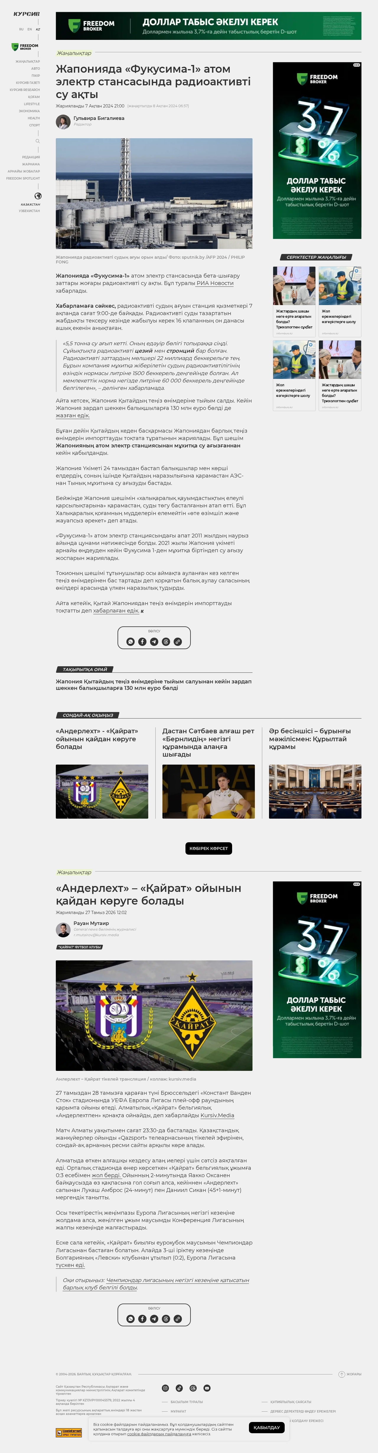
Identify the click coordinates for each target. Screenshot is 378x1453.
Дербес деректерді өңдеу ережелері (303, 1411)
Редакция (31, 157)
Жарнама (31, 164)
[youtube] (207, 1388)
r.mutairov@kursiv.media (96, 935)
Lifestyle (32, 104)
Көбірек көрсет (209, 848)
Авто (35, 69)
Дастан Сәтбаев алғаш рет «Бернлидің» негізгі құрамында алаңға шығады (208, 742)
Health (34, 118)
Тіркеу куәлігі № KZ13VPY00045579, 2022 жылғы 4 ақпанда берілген (95, 1402)
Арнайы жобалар (24, 171)
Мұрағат (178, 1411)
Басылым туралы (187, 1402)
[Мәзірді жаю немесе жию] (38, 141)
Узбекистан (29, 211)
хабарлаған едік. (116, 610)
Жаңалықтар (28, 61)
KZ (38, 29)
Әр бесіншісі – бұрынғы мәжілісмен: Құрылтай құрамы (310, 739)
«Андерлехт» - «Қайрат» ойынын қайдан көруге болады (97, 739)
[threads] (193, 1388)
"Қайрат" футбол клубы (79, 947)
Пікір (36, 76)
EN (29, 29)
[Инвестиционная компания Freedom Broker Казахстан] (25, 47)
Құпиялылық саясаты (291, 1402)
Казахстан (30, 204)
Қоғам (34, 97)
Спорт (34, 125)
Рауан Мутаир (91, 923)
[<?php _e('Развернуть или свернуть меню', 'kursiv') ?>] (38, 196)
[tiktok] (179, 1388)
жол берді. (107, 1175)
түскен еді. (70, 1265)
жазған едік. (73, 415)
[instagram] (165, 1388)
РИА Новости (214, 283)
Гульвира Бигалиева (99, 118)
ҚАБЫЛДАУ (267, 1427)
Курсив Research (25, 90)
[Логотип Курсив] (26, 14)
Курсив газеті (28, 83)
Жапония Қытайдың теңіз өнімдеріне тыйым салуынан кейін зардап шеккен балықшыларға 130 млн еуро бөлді (154, 684)
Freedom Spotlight (23, 178)
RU (21, 29)
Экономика (29, 111)
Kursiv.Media (217, 1115)
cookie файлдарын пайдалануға (159, 1433)
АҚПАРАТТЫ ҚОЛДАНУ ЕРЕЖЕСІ (297, 1421)
